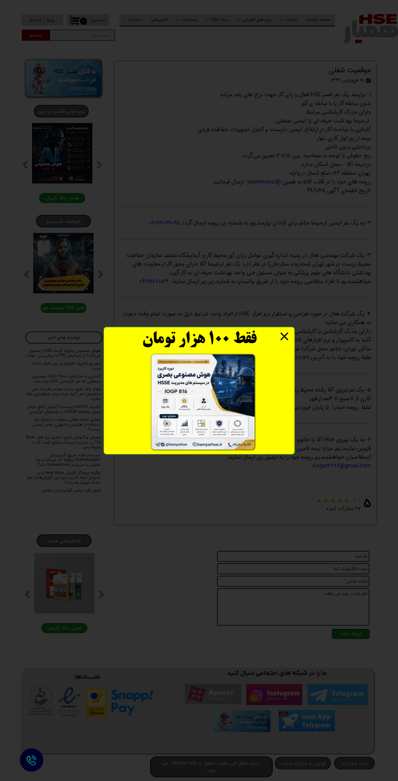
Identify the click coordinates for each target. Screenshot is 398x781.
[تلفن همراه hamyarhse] (31, 760)
